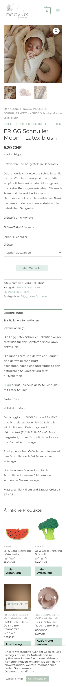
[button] (56, 31)
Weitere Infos (14, 678)
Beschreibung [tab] (13, 312)
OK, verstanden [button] (37, 678)
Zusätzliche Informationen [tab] (21, 320)
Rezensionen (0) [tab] (14, 328)
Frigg (24, 296)
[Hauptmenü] (57, 10)
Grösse (8, 244)
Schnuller (42, 296)
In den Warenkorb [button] (13, 571)
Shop (15, 108)
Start (6, 108)
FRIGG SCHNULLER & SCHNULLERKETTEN (32, 124)
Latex (31, 296)
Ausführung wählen (45, 642)
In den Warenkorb (32, 268)
